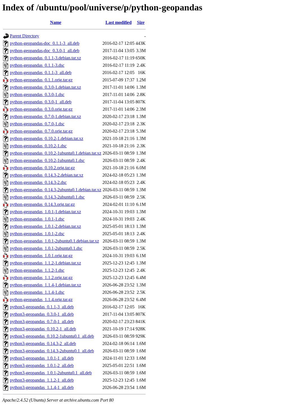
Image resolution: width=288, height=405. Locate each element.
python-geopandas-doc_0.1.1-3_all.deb (44, 43)
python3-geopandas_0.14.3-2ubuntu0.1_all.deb (52, 350)
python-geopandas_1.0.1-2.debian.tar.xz (45, 226)
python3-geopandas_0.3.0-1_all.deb (42, 314)
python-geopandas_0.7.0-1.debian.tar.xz (45, 116)
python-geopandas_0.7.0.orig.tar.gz (41, 131)
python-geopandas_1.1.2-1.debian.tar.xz (45, 263)
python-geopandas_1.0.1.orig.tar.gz (41, 255)
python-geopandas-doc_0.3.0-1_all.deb (44, 50)
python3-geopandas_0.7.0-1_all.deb (42, 321)
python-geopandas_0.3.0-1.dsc (37, 94)
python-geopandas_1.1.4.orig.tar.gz (41, 299)
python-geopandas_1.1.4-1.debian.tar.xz (45, 284)
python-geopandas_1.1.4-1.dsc (37, 292)
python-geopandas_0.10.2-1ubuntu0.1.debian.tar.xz (55, 153)
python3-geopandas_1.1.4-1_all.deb (42, 387)
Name (55, 22)
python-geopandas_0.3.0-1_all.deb (40, 101)
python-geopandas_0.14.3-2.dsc (38, 182)
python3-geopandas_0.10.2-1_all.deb (43, 328)
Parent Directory (24, 36)
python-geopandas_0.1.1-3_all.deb (40, 72)
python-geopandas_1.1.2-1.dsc (37, 270)
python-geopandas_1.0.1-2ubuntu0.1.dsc (46, 248)
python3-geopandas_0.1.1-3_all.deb (42, 306)
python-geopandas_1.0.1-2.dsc (37, 233)
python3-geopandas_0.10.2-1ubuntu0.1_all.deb (52, 336)
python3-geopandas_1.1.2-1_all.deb (42, 380)
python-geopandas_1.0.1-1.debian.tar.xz (45, 211)
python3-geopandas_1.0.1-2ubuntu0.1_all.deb (51, 372)
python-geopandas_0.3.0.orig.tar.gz (41, 109)
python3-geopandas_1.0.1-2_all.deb (42, 365)
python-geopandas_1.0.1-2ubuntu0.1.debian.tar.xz (54, 241)
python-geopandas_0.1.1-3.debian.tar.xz (45, 57)
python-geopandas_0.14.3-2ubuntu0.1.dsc (47, 197)
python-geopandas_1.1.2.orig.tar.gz (41, 277)
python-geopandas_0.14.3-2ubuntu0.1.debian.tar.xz (55, 189)
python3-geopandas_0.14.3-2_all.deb (43, 343)
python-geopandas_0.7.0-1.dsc (37, 123)
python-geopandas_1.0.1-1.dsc (37, 219)
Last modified (118, 22)
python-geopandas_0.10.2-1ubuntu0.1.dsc (47, 160)
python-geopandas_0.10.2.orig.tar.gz (42, 167)
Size (141, 22)
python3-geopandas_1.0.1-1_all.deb (42, 358)
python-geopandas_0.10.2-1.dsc (38, 145)
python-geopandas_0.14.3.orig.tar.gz (42, 204)
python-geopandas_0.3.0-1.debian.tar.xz (45, 87)
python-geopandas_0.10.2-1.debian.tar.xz (46, 138)
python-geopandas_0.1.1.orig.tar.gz (41, 79)
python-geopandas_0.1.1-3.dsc (37, 65)
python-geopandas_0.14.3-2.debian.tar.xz (46, 175)
